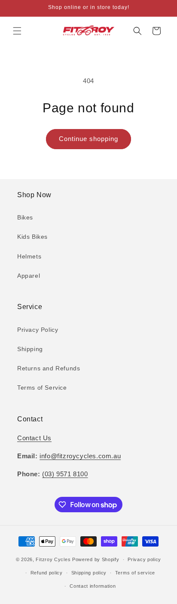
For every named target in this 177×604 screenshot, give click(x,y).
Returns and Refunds (48, 368)
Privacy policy (144, 559)
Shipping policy (89, 572)
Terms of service (135, 572)
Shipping (30, 349)
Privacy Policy (37, 329)
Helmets (29, 256)
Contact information (93, 586)
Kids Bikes (32, 236)
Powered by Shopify (95, 559)
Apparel (28, 275)
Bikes (25, 217)
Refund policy (47, 572)
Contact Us (34, 438)
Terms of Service (42, 387)
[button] (17, 30)
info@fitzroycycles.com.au (80, 456)
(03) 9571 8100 (65, 474)
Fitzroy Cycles (53, 559)
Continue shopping (88, 138)
